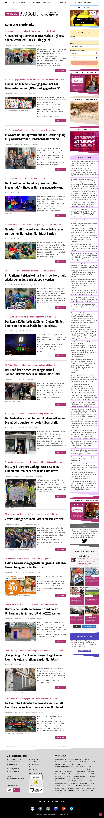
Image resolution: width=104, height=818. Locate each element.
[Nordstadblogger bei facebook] (40, 808)
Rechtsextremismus (85, 781)
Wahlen (58, 790)
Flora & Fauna (80, 766)
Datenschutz (33, 769)
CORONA (83, 761)
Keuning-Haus (60, 773)
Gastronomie (59, 769)
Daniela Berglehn (28, 476)
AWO (87, 759)
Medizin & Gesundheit (79, 776)
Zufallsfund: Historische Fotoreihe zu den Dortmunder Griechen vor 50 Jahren (84, 215)
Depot (93, 761)
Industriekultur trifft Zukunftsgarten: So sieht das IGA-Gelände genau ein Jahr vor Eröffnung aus (84, 337)
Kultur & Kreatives (87, 773)
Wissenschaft (88, 790)
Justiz (91, 771)
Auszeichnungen (34, 762)
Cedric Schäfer (32, 93)
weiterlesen (60, 70)
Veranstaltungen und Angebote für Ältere (84, 454)
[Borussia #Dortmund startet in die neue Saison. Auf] (92, 596)
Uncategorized (60, 788)
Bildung (73, 761)
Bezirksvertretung (61, 761)
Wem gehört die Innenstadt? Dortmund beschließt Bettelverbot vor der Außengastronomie (84, 444)
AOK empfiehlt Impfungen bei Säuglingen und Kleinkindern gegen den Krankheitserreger (84, 353)
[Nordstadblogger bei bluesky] (32, 808)
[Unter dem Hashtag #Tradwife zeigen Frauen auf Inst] (77, 596)
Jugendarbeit (80, 771)
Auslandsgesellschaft (75, 759)
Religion (74, 783)
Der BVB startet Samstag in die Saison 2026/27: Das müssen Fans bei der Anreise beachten (83, 390)
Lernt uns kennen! (35, 759)
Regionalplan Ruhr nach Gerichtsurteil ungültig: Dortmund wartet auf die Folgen (84, 187)
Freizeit (91, 766)
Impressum (32, 767)
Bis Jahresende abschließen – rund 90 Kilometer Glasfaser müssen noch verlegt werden (83, 436)
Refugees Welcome (61, 783)
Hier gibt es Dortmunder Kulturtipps (82, 399)
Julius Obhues (29, 331)
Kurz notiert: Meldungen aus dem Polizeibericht (84, 285)
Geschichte (71, 769)
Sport (93, 783)
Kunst (58, 776)
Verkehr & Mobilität (88, 788)
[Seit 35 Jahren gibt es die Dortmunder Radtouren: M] (92, 577)
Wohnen (58, 793)
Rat (74, 781)
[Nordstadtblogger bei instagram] (71, 808)
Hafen (58, 771)
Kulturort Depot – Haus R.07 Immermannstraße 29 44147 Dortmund (16, 761)
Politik (71, 778)
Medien (67, 776)
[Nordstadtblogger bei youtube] (64, 808)
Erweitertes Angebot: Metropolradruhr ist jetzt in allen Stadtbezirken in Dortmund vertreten (84, 248)
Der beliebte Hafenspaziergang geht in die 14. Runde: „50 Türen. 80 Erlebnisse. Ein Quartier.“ (84, 415)
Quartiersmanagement (62, 781)
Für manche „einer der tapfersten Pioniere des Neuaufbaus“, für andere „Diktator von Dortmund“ (84, 299)
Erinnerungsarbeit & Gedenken (64, 766)
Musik (92, 776)
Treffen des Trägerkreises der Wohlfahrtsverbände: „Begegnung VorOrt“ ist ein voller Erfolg (84, 197)
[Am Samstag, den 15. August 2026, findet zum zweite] (77, 615)
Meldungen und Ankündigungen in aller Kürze (84, 205)
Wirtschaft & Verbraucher (72, 790)
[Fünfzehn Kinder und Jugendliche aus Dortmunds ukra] (92, 615)
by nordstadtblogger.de (51, 814)
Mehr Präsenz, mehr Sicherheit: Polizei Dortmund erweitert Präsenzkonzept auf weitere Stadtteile (83, 370)
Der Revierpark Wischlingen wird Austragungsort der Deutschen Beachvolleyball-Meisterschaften (83, 488)
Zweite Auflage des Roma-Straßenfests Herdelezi (34, 519)
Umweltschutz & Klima (83, 785)
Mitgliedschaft (34, 764)
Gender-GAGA (88, 2)
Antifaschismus (60, 759)
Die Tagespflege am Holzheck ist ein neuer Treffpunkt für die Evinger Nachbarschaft (84, 259)
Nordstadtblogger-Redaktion (34, 45)
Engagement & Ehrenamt (75, 764)
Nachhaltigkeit (60, 778)
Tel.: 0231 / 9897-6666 (14, 769)
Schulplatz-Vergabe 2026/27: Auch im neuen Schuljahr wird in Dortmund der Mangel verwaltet (84, 292)
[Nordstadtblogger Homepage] (6, 2)
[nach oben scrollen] (100, 814)
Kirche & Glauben (73, 773)
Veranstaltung (73, 788)
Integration (68, 771)
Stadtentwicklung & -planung (64, 785)
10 (40, 747)
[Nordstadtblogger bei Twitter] (48, 808)
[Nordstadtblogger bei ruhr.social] (56, 808)
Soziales (84, 783)
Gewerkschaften (84, 769)
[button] (84, 18)
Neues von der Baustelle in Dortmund (83, 164)
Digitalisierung (60, 764)
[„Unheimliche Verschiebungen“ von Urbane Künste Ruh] (77, 577)
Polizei (80, 778)
